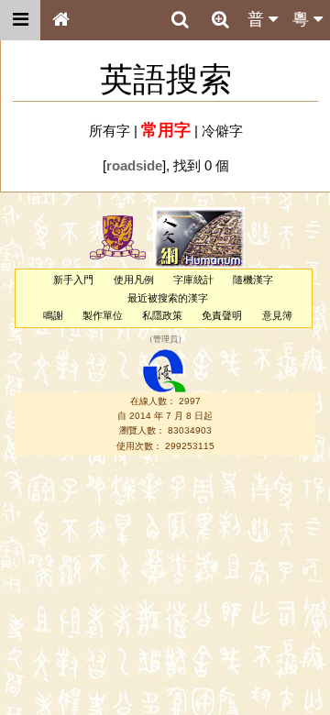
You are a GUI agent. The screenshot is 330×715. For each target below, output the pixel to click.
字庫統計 (193, 279)
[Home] (60, 20)
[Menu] (20, 20)
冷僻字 (222, 130)
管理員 (165, 340)
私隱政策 (162, 315)
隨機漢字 (253, 279)
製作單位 (102, 315)
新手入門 (73, 279)
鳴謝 (53, 315)
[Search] (180, 20)
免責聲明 (222, 315)
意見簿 (277, 315)
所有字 (109, 130)
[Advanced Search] (220, 19)
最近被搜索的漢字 (167, 297)
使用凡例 (134, 279)
